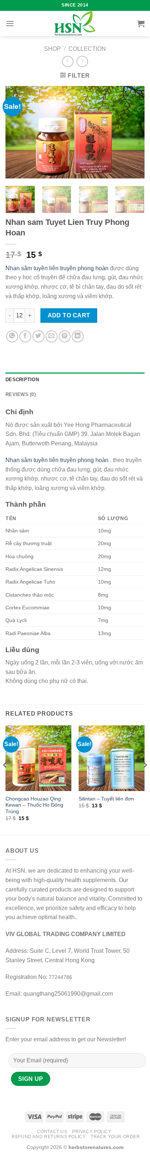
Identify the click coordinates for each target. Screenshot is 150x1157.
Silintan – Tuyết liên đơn (106, 799)
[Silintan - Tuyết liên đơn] (112, 758)
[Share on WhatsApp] (12, 336)
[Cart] (141, 24)
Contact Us (52, 1131)
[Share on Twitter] (38, 336)
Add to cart (69, 315)
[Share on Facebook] (25, 336)
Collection (87, 49)
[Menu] (9, 23)
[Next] (132, 132)
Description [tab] (22, 379)
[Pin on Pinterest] (65, 336)
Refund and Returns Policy (49, 1136)
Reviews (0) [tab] (20, 394)
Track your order (115, 1136)
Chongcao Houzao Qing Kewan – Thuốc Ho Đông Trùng (34, 805)
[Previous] (17, 132)
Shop (52, 49)
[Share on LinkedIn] (78, 336)
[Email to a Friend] (52, 336)
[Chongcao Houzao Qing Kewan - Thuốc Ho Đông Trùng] (38, 758)
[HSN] (75, 23)
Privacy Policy (91, 1131)
